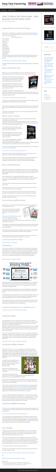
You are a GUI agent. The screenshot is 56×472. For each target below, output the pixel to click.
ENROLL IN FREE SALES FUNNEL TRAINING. (11, 259)
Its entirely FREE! (26, 236)
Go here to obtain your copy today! (9, 242)
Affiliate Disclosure (11, 10)
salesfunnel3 (5, 461)
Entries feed (46, 95)
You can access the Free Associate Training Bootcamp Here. (15, 413)
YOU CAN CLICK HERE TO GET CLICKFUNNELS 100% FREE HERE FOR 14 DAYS (18, 452)
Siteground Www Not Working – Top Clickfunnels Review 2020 (14, 464)
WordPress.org (47, 99)
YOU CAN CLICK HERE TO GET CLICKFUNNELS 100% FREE (14, 310)
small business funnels (25, 462)
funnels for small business (16, 462)
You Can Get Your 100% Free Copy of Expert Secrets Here (14, 150)
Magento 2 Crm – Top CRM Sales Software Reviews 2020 (49, 77)
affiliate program (15, 443)
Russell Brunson (12, 74)
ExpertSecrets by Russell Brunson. (9, 129)
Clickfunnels (35, 251)
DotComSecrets (8, 72)
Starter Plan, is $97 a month (30, 352)
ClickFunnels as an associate (13, 349)
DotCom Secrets (20, 179)
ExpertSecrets (6, 121)
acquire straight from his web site (15, 85)
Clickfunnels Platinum (22, 333)
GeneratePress (35, 470)
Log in (45, 94)
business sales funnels (7, 462)
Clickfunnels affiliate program (31, 418)
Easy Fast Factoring (14, 3)
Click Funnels (20, 307)
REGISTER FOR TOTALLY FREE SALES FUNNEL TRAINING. (14, 60)
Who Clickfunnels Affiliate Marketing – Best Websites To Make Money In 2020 (17, 463)
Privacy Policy (3, 10)
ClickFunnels (5, 333)
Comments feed (47, 97)
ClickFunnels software (7, 177)
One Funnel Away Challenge (20, 386)
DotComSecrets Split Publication (11, 216)
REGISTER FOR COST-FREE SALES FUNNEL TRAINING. (13, 458)
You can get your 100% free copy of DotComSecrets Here (14, 97)
